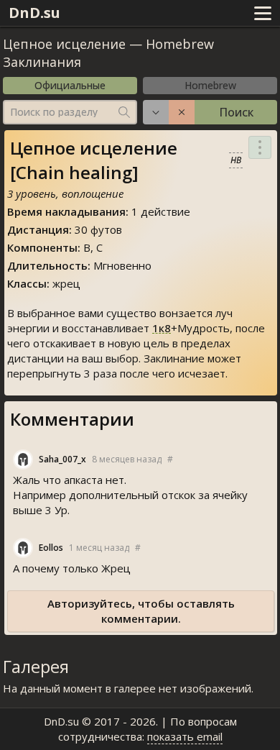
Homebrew (210, 85)
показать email (185, 736)
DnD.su (34, 12)
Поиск (236, 112)
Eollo (51, 547)
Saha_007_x (62, 459)
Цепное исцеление (64, 43)
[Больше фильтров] (156, 112)
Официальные (70, 85)
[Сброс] (182, 112)
